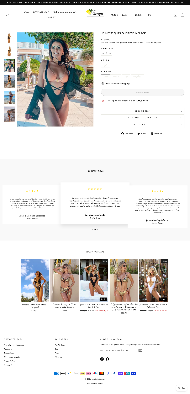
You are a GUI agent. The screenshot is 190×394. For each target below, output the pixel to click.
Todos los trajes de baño (65, 12)
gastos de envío (126, 42)
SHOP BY (51, 17)
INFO (148, 15)
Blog (56, 349)
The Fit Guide (60, 345)
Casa (26, 12)
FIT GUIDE (136, 15)
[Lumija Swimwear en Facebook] (107, 359)
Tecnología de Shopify (95, 383)
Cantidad (107, 48)
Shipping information (142, 118)
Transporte (8, 349)
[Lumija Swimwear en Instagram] (102, 359)
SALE (124, 15)
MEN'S (114, 15)
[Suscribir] (140, 350)
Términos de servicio (12, 357)
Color (105, 60)
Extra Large (137, 76)
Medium (116, 76)
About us (58, 357)
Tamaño (106, 71)
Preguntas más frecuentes (14, 345)
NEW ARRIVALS (41, 12)
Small (105, 76)
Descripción (143, 111)
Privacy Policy (9, 361)
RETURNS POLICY (143, 124)
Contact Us (8, 365)
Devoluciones (9, 353)
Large (126, 76)
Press (57, 353)
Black (105, 65)
